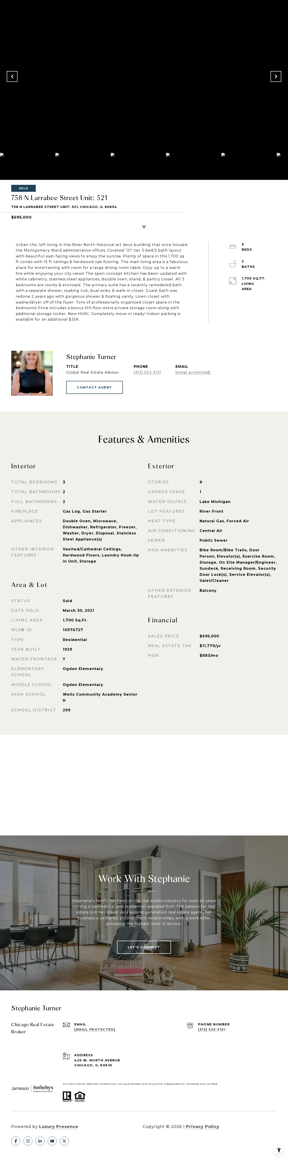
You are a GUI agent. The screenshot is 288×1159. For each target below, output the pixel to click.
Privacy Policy (202, 1126)
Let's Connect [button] (144, 947)
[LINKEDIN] (40, 1141)
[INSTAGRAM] (27, 1141)
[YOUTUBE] (52, 1141)
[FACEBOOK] (15, 1141)
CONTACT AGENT (94, 387)
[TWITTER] (64, 1141)
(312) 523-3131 (147, 372)
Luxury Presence (58, 1126)
